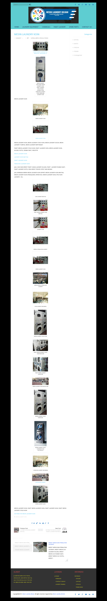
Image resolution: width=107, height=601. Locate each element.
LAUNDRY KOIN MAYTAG (21, 157)
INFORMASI (77, 576)
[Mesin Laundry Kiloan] (53, 23)
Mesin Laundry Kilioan (28, 594)
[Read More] (66, 560)
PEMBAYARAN (79, 587)
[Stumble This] (43, 523)
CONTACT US (87, 27)
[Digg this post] (39, 523)
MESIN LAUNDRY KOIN (40, 138)
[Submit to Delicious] (36, 523)
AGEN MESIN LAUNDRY (40, 482)
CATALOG (78, 584)
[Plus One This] (46, 523)
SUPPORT (78, 581)
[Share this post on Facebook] (32, 523)
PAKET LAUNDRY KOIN (20, 160)
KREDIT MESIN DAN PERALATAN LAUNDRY (27, 542)
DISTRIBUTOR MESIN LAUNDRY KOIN (24, 513)
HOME (16, 27)
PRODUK (41, 38)
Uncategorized (78, 55)
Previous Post (27, 530)
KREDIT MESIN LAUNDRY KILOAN (24, 546)
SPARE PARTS (74, 27)
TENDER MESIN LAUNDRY (22, 549)
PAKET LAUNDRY (60, 27)
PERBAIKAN (58, 578)
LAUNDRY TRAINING (60, 584)
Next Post (53, 530)
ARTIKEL (33, 38)
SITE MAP (78, 578)
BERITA (37, 38)
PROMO (46, 38)
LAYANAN (56, 576)
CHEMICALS (46, 27)
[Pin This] (48, 523)
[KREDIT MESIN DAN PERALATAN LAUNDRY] (40, 551)
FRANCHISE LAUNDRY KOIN (22, 163)
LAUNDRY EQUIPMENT (30, 27)
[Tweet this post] (34, 523)
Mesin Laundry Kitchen (58, 594)
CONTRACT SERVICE (60, 581)
